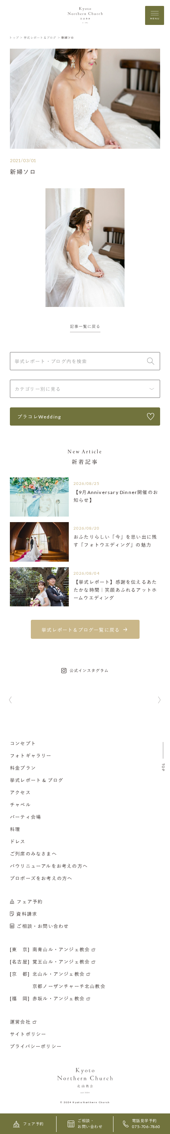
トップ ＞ (16, 37)
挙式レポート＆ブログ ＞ (42, 37)
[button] (10, 700)
